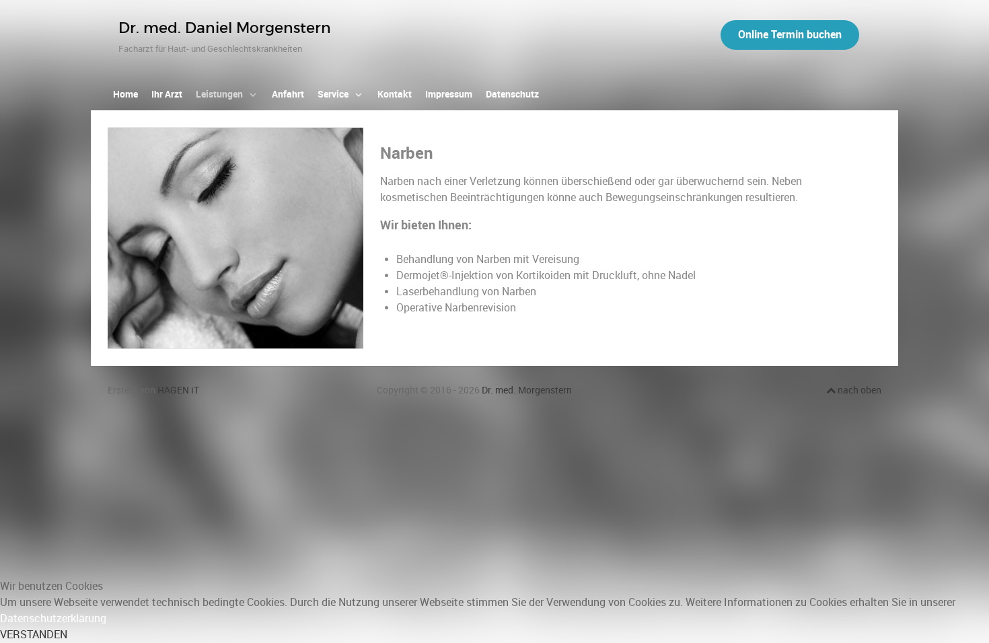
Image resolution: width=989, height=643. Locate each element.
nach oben (858, 390)
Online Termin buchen (790, 34)
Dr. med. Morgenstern (527, 390)
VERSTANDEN (33, 634)
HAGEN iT (178, 390)
